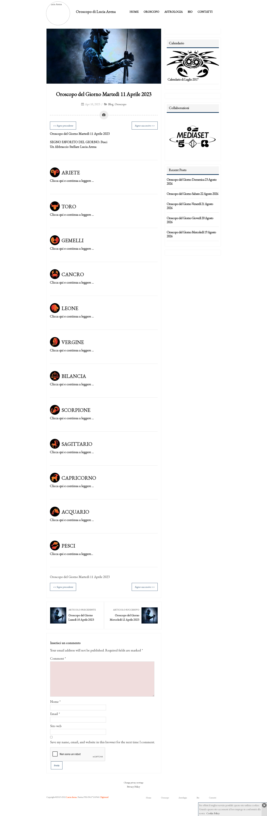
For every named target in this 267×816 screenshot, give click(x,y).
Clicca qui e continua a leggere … (72, 181)
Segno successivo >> (145, 125)
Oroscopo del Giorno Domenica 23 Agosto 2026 (192, 181)
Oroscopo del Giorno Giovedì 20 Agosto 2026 (190, 220)
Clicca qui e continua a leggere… (71, 554)
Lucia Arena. (71, 797)
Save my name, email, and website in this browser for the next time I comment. (102, 742)
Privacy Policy (133, 786)
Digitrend (104, 797)
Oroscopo (151, 12)
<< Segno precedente (63, 125)
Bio (190, 12)
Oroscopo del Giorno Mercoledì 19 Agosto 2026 (191, 234)
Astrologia (173, 12)
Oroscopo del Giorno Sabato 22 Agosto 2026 (192, 194)
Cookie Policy (213, 813)
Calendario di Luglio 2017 (183, 79)
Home (134, 12)
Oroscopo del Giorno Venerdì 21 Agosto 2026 (190, 206)
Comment (58, 658)
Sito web (56, 726)
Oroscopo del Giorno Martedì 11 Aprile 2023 (103, 94)
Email (54, 714)
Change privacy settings (133, 782)
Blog (111, 104)
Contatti (205, 12)
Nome (54, 702)
